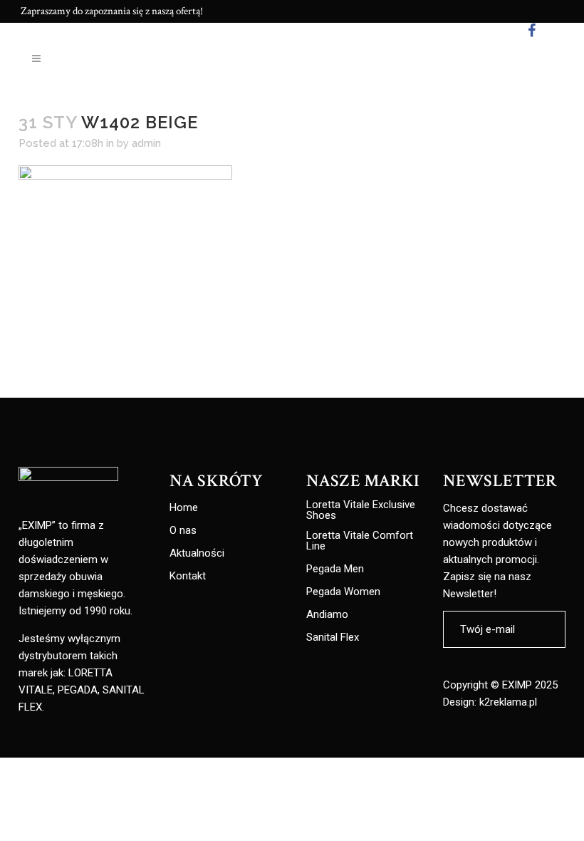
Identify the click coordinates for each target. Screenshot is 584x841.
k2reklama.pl (508, 702)
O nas (183, 530)
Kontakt (188, 576)
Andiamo (327, 614)
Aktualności (197, 553)
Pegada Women (343, 592)
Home (184, 507)
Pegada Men (335, 569)
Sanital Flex (332, 637)
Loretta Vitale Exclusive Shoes (360, 510)
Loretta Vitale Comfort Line (359, 541)
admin (146, 143)
